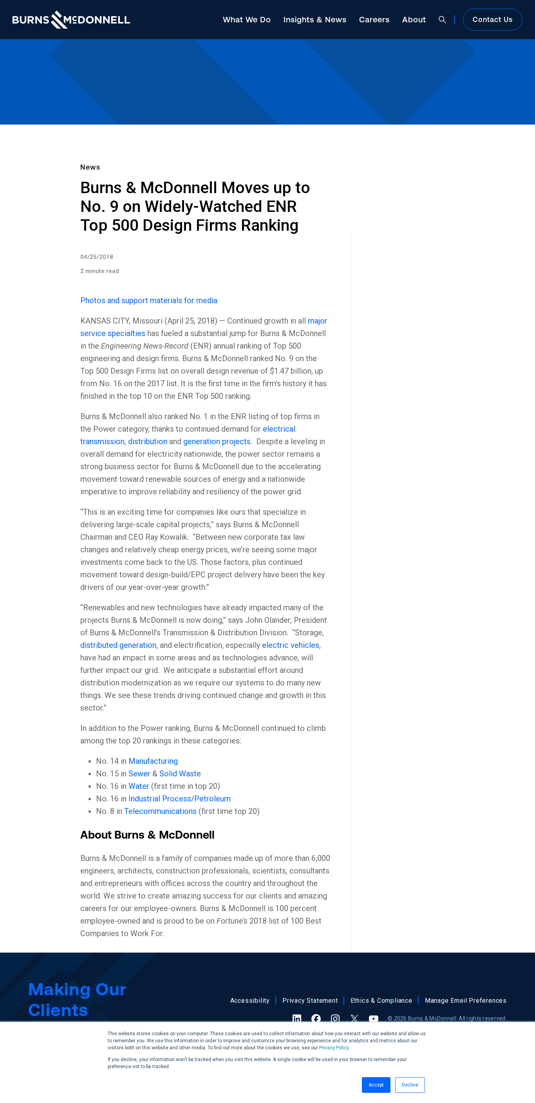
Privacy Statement (310, 1000)
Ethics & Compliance (381, 1000)
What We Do (247, 19)
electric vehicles (290, 645)
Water (138, 786)
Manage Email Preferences (466, 1000)
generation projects (217, 441)
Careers (374, 19)
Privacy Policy (334, 1048)
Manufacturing (153, 761)
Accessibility (250, 1000)
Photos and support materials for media (148, 300)
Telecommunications (160, 811)
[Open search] (442, 20)
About (414, 19)
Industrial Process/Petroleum (179, 798)
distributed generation (118, 645)
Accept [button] (376, 1085)
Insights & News (315, 19)
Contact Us (493, 19)
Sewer (139, 773)
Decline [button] (410, 1085)
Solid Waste (180, 773)
